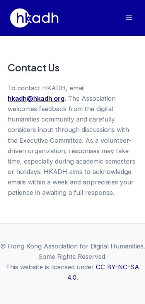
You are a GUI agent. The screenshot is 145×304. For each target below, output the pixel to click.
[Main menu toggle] (128, 18)
